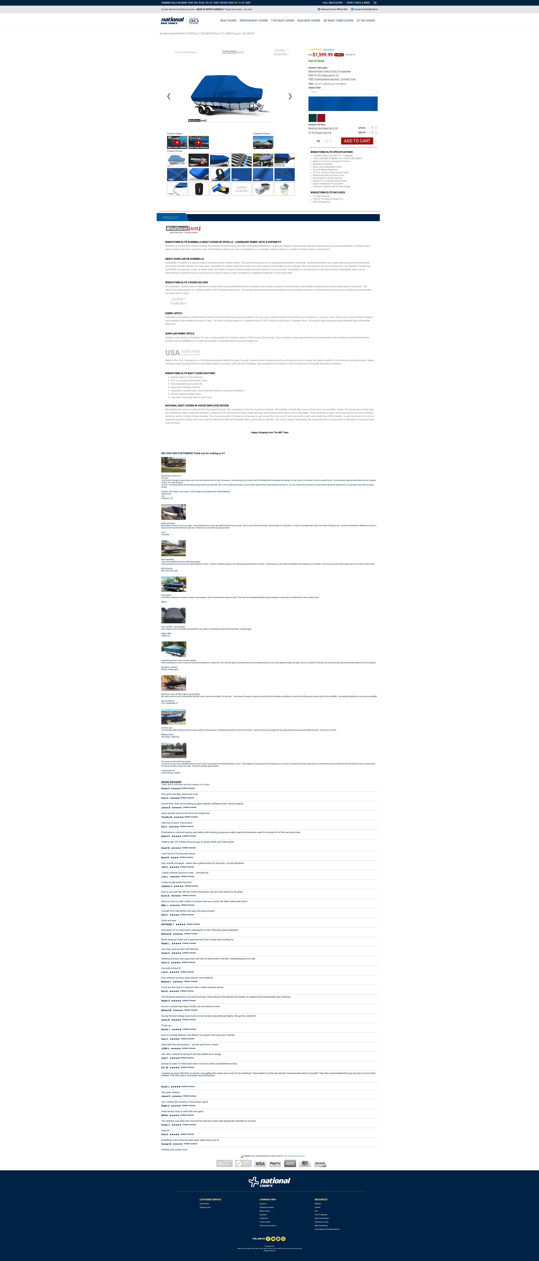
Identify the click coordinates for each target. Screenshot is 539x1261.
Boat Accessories (321, 1226)
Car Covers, (291, 1248)
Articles (317, 1207)
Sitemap (318, 1204)
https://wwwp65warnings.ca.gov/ (294, 1156)
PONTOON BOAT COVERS (254, 20)
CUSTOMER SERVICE (210, 1199)
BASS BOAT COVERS (309, 20)
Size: (311, 83)
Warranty (263, 1215)
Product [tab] (171, 218)
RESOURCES (321, 1199)
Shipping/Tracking (267, 1207)
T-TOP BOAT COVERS (282, 20)
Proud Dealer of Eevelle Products (327, 1229)
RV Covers (298, 1248)
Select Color (315, 87)
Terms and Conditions (268, 1226)
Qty (318, 141)
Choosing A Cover (321, 1222)
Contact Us (264, 1218)
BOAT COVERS (229, 20)
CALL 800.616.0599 (333, 2)
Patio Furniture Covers (270, 1248)
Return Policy (265, 1211)
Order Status (204, 1204)
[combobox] (343, 92)
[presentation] (168, 96)
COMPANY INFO (268, 1199)
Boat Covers (251, 1248)
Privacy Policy (265, 1222)
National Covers (242, 1248)
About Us (263, 1204)
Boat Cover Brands (322, 1218)
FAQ (316, 1211)
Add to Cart (357, 140)
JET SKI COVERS (366, 20)
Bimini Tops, (259, 1248)
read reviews (328, 49)
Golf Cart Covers (283, 1248)
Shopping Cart (205, 1207)
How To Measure (321, 1215)
